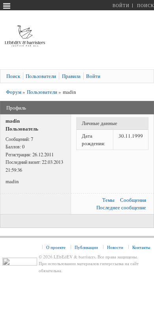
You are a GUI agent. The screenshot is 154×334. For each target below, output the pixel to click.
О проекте (56, 247)
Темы (108, 199)
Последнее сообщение (121, 207)
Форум (13, 91)
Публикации (86, 247)
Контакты (141, 247)
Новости (115, 247)
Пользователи (42, 91)
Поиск (145, 5)
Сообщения (133, 199)
